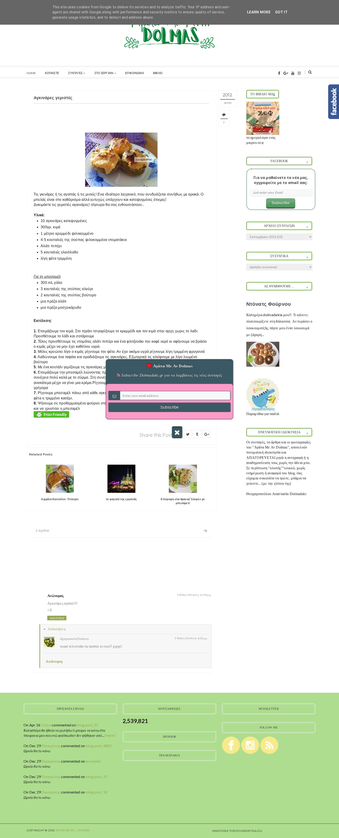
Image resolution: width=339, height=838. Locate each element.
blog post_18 (96, 792)
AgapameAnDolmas (74, 639)
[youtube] (292, 73)
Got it (281, 12)
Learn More (259, 12)
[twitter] (188, 434)
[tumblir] (197, 434)
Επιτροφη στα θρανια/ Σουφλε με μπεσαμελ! (183, 501)
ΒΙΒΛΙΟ (157, 73)
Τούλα (46, 725)
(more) (109, 735)
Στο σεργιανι (104, 73)
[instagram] (299, 73)
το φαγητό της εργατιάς (121, 499)
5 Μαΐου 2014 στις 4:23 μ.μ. (191, 638)
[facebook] (279, 73)
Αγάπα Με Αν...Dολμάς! (72, 830)
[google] (285, 73)
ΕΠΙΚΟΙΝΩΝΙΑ (134, 73)
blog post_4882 (99, 745)
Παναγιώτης (51, 745)
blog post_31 (87, 725)
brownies (93, 761)
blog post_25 (96, 776)
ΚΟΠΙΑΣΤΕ (52, 73)
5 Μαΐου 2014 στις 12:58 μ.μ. (194, 595)
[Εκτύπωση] (51, 414)
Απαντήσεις (57, 629)
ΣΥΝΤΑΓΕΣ (75, 73)
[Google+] (206, 434)
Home (31, 73)
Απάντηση (57, 618)
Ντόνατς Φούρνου (268, 304)
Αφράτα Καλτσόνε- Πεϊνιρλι (59, 499)
